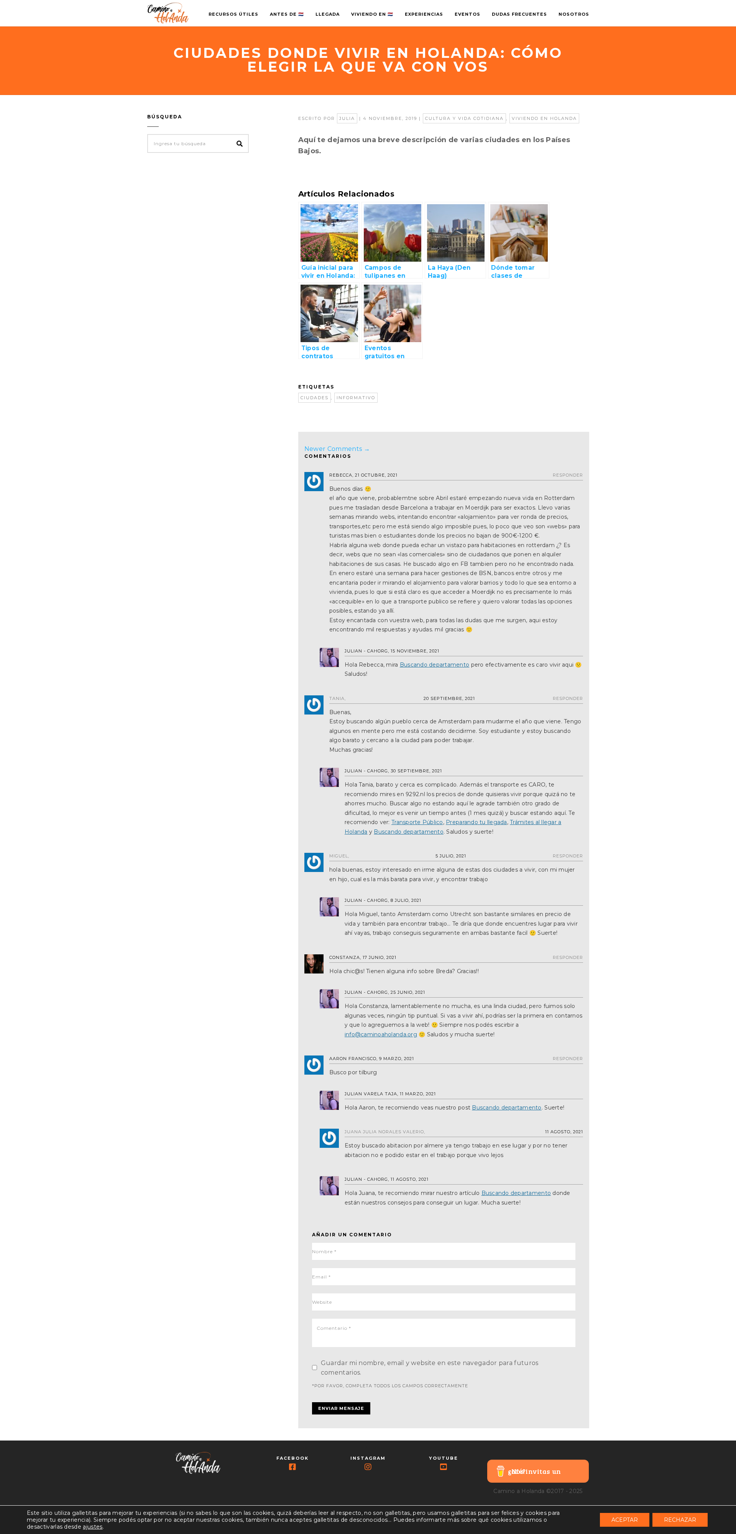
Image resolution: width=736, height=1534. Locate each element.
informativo (356, 397)
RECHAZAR (680, 1519)
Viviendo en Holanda (544, 118)
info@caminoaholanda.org (381, 1034)
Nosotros (574, 14)
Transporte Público (417, 822)
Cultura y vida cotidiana (464, 118)
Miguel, (339, 856)
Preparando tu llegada (476, 822)
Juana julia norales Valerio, (385, 1131)
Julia (347, 118)
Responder (568, 475)
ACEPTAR (624, 1519)
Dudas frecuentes (519, 14)
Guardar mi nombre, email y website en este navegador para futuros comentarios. (430, 1367)
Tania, (337, 698)
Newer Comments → (337, 448)
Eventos (467, 14)
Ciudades (315, 397)
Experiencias (424, 14)
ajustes (92, 1526)
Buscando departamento (434, 664)
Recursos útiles (233, 14)
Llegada (327, 14)
